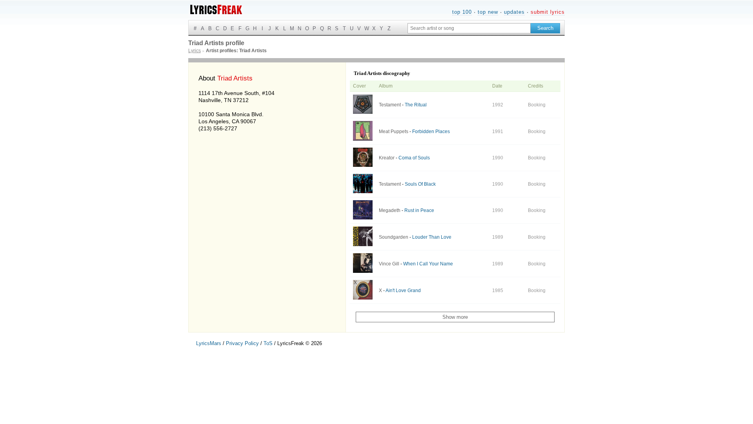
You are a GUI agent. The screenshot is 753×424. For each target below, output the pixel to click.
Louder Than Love (431, 237)
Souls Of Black (420, 184)
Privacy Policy (242, 343)
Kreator (387, 158)
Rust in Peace (419, 210)
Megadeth (389, 210)
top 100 (462, 12)
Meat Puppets (393, 131)
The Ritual (416, 105)
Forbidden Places (431, 131)
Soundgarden (393, 237)
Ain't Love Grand (403, 290)
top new (488, 12)
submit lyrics (548, 12)
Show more (455, 317)
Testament (390, 105)
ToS (268, 343)
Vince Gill (389, 264)
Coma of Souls (414, 158)
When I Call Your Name (428, 264)
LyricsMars (208, 343)
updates (514, 12)
